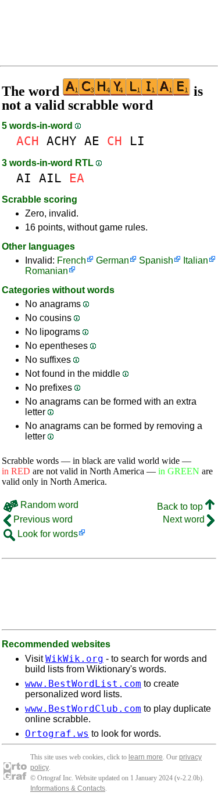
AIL (50, 178)
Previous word (42, 519)
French (71, 260)
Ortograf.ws (57, 733)
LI (137, 141)
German (112, 260)
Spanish (156, 260)
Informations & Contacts (67, 788)
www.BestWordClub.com (83, 708)
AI (23, 178)
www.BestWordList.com (83, 683)
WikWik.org (74, 658)
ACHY (62, 141)
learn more (145, 757)
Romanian (46, 271)
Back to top (181, 506)
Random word (48, 505)
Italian (195, 260)
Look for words (46, 534)
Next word (185, 519)
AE (91, 141)
